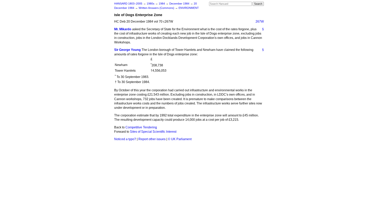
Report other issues (152, 139)
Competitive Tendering (141, 127)
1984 (162, 3)
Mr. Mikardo (122, 29)
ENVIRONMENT (189, 7)
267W (260, 21)
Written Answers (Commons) (157, 7)
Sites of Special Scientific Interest (153, 131)
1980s (151, 3)
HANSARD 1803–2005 (128, 3)
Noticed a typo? (125, 139)
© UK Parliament (180, 139)
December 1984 (179, 3)
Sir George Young (127, 49)
